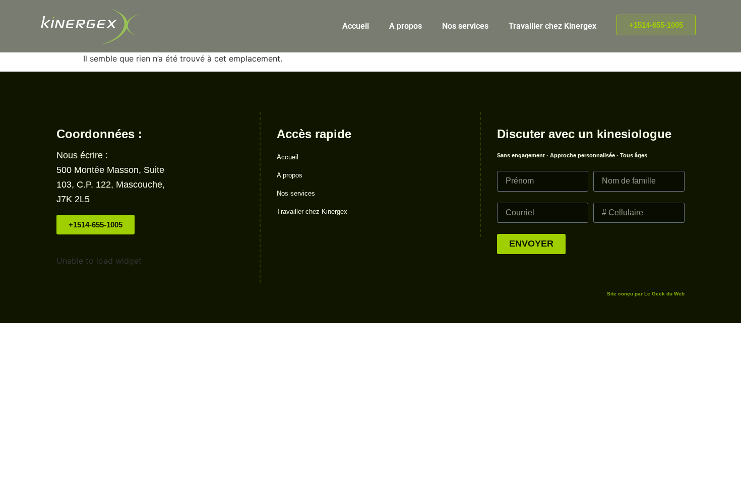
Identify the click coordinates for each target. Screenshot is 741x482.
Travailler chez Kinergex (552, 26)
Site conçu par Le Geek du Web (646, 293)
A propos (405, 26)
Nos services (465, 26)
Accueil (355, 26)
